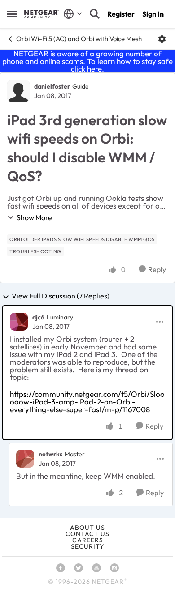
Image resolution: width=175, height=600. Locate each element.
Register (121, 13)
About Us (87, 527)
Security (87, 546)
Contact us (87, 534)
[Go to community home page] (41, 14)
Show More (34, 217)
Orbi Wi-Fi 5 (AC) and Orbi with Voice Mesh (79, 38)
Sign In (153, 13)
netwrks (50, 454)
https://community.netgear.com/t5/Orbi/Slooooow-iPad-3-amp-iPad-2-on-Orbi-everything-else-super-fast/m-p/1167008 (87, 401)
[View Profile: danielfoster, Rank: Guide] (18, 91)
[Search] (94, 14)
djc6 (38, 317)
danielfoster (52, 86)
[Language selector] (73, 14)
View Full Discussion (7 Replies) (60, 296)
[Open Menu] (162, 39)
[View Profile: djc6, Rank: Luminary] (19, 322)
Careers (87, 540)
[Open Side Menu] (12, 14)
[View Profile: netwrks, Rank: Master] (25, 459)
